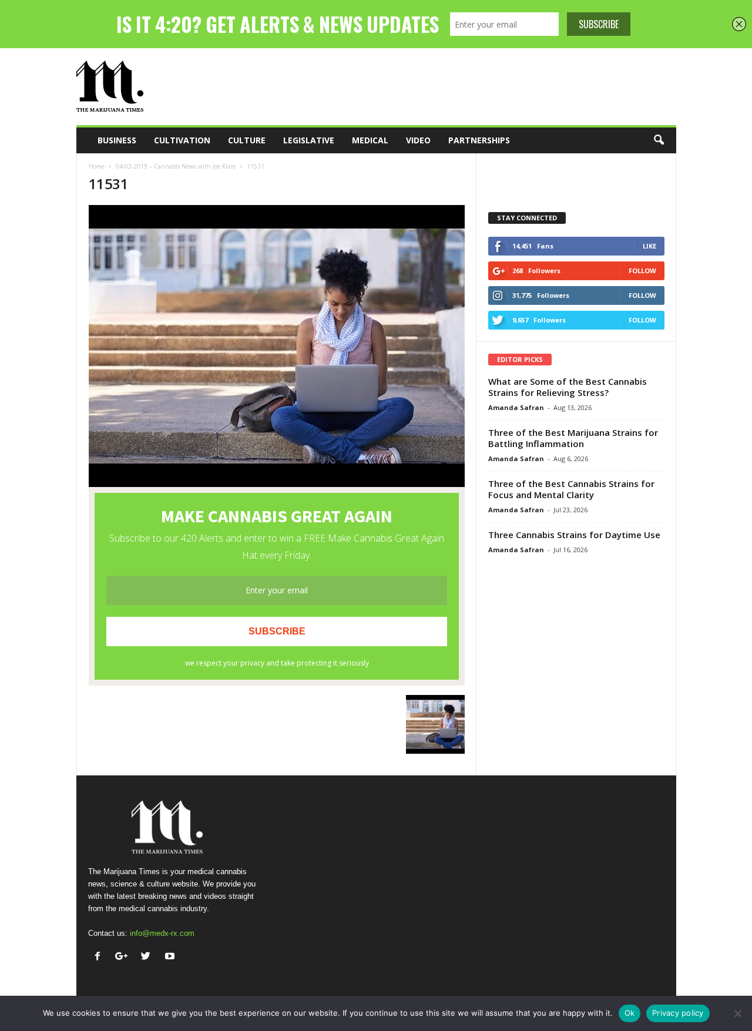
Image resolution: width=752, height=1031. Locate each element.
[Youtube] (171, 957)
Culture (247, 140)
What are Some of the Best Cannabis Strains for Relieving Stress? (567, 386)
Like (649, 245)
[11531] (277, 346)
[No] (737, 1013)
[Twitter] (148, 957)
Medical (370, 140)
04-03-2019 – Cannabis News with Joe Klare (176, 166)
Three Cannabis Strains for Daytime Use (574, 534)
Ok (630, 1012)
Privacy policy (678, 1012)
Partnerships (479, 140)
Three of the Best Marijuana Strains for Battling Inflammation (573, 437)
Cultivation (182, 140)
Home (97, 166)
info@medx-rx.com (162, 933)
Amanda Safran (516, 407)
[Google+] (124, 957)
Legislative (308, 140)
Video (418, 140)
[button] (659, 140)
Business (117, 140)
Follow (642, 270)
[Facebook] (100, 957)
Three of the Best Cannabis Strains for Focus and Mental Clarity (571, 489)
